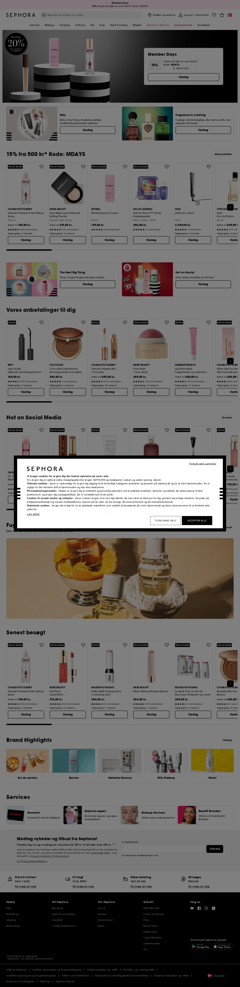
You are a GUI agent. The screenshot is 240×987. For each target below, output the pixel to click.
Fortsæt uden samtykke (202, 463)
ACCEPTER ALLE (197, 520)
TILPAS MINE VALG (165, 520)
